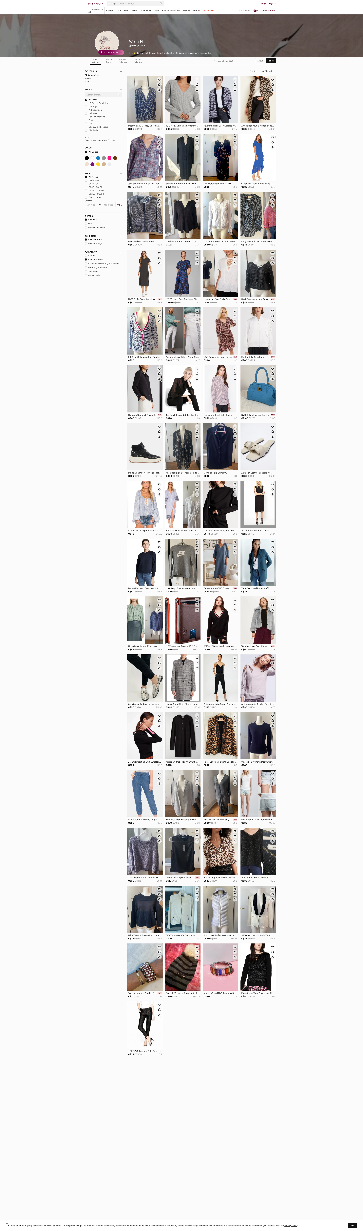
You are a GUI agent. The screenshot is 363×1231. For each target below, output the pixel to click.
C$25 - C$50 (95, 183)
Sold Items (93, 271)
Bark (90, 120)
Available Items (95, 259)
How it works (244, 11)
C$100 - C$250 (96, 190)
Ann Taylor (93, 106)
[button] (113, 3)
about (260, 60)
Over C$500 (95, 197)
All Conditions (95, 239)
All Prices (93, 177)
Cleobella (93, 130)
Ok (352, 1225)
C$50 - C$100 (96, 187)
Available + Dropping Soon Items (104, 263)
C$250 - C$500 (96, 194)
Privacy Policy (290, 1225)
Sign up (272, 3)
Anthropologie (95, 110)
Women (109, 10)
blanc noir (93, 123)
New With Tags (95, 243)
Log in (264, 3)
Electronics (146, 10)
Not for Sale (94, 275)
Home (134, 10)
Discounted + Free (96, 227)
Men (119, 10)
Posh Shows (208, 10)
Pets (157, 10)
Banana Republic (96, 116)
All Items (92, 219)
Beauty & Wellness (171, 10)
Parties (196, 10)
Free (90, 223)
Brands (186, 10)
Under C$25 (94, 180)
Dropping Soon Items (98, 267)
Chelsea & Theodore (98, 127)
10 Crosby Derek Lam (98, 103)
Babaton (92, 113)
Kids (126, 10)
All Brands (93, 99)
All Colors (93, 152)
